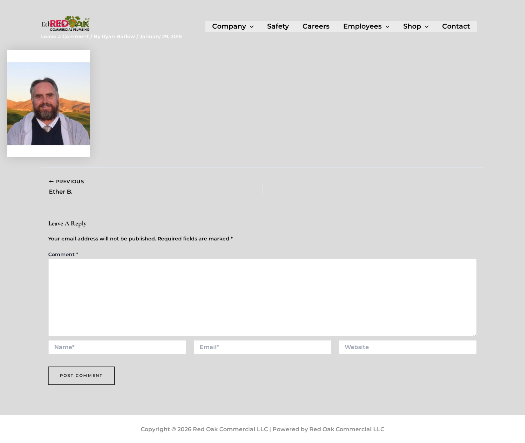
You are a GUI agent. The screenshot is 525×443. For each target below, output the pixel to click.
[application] (250, 26)
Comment (63, 254)
